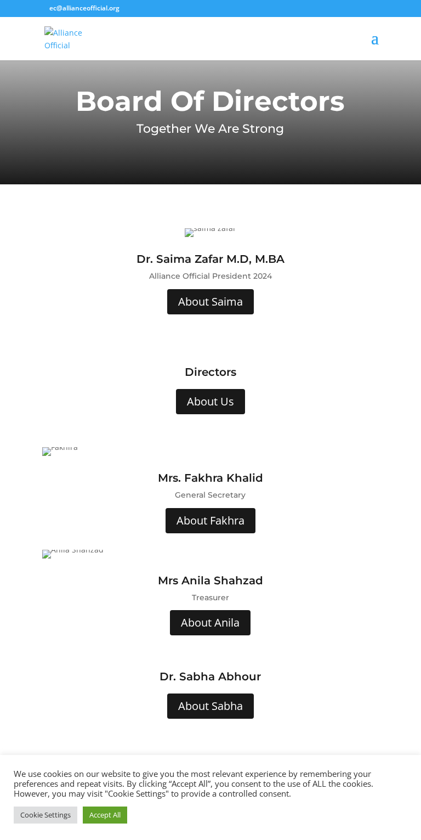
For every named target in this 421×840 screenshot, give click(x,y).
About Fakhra (210, 520)
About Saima (210, 301)
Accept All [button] (105, 815)
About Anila (210, 622)
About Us (210, 401)
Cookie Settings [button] (45, 815)
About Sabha (210, 705)
